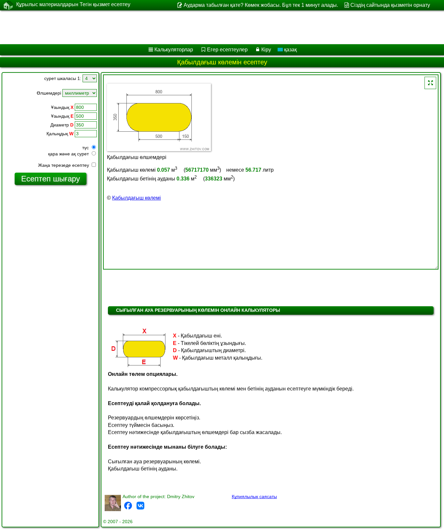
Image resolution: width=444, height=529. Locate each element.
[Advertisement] (197, 27)
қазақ (290, 49)
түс (86, 147)
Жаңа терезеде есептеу (64, 165)
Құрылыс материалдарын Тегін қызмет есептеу (73, 4)
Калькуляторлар (173, 49)
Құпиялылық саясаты (254, 496)
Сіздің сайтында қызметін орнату (390, 5)
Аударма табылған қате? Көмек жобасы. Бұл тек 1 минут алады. (261, 5)
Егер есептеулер (227, 49)
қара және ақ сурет (69, 153)
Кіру (266, 49)
